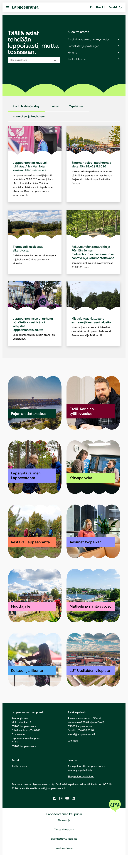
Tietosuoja (64, 820)
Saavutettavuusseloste (64, 838)
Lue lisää (73, 740)
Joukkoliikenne (77, 59)
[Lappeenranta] (25, 7)
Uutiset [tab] (54, 106)
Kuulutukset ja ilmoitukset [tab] (29, 116)
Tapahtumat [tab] (76, 106)
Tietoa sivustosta (64, 829)
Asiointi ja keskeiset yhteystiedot (88, 39)
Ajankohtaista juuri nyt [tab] (26, 106)
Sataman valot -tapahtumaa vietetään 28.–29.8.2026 (91, 164)
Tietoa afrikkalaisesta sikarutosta (28, 248)
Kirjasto (72, 52)
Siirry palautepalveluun (81, 776)
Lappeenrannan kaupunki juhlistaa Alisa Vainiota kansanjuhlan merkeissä (30, 166)
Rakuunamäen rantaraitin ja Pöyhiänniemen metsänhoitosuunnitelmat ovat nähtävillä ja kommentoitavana (93, 252)
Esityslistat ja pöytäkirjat (83, 46)
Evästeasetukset (64, 848)
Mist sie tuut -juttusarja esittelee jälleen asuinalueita (91, 320)
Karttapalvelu (19, 766)
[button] (101, 7)
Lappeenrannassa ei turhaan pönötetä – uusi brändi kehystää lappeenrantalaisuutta (33, 324)
